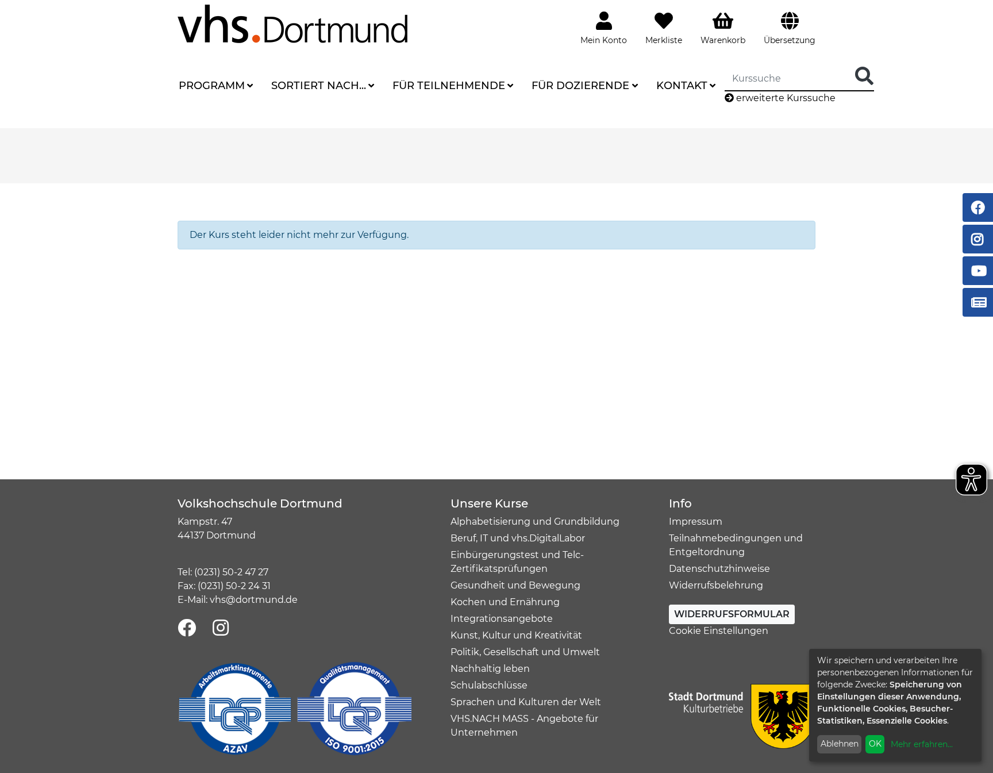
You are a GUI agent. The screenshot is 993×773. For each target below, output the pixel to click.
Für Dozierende (580, 85)
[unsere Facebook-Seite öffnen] (187, 628)
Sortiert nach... (318, 85)
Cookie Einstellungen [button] (718, 630)
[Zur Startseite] (292, 23)
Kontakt (681, 85)
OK (875, 744)
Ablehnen (840, 744)
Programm (212, 85)
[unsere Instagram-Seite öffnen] (221, 628)
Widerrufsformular (732, 614)
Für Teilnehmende (448, 85)
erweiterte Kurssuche (785, 98)
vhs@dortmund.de (254, 599)
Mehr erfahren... (922, 744)
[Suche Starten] (864, 76)
